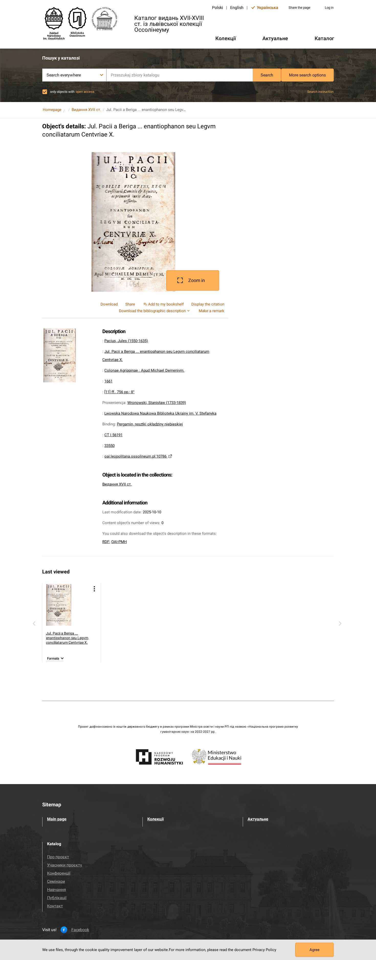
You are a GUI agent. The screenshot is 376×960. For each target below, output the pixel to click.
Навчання (56, 889)
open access (85, 92)
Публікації (57, 897)
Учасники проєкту (64, 865)
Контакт (55, 905)
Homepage (52, 109)
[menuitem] (163, 304)
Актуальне (258, 819)
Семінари (56, 881)
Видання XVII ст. (86, 109)
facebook (80, 930)
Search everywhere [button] (64, 75)
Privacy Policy (264, 949)
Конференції (58, 873)
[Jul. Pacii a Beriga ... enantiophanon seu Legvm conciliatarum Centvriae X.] (67, 605)
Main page (57, 819)
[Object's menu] (94, 588)
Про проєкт (58, 856)
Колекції (155, 819)
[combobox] (179, 75)
